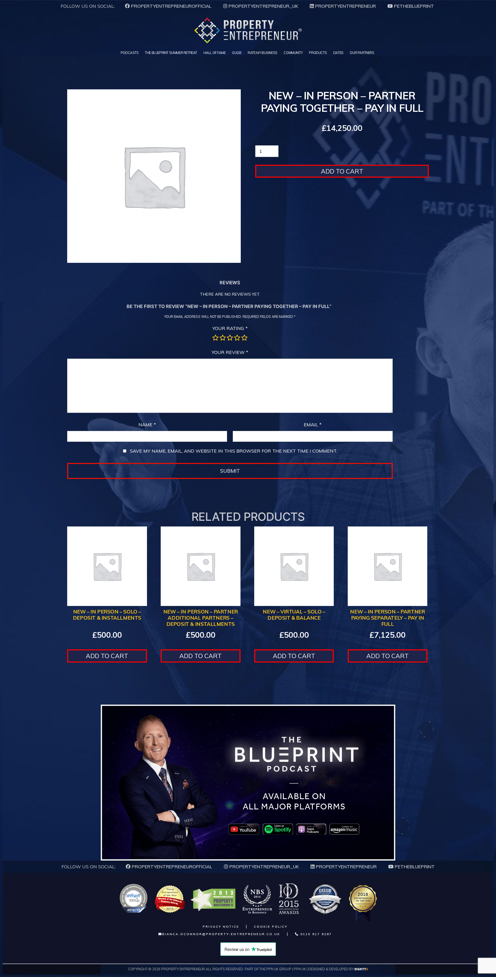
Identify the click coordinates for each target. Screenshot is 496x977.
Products (318, 53)
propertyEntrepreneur (345, 6)
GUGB (236, 53)
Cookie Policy (271, 926)
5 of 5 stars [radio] (244, 338)
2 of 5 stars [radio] (223, 338)
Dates (338, 53)
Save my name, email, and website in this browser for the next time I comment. (233, 451)
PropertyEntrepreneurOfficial (171, 6)
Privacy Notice (221, 926)
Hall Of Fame (215, 53)
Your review (230, 352)
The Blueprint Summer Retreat (171, 53)
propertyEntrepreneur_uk (262, 6)
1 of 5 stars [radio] (215, 338)
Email (313, 425)
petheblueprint (413, 6)
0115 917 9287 (315, 934)
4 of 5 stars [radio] (237, 338)
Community (293, 53)
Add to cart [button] (107, 656)
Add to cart (342, 171)
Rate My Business (262, 53)
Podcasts (130, 53)
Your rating (230, 328)
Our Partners (362, 53)
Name (147, 425)
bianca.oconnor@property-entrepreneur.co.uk (221, 934)
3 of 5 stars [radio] (230, 338)
